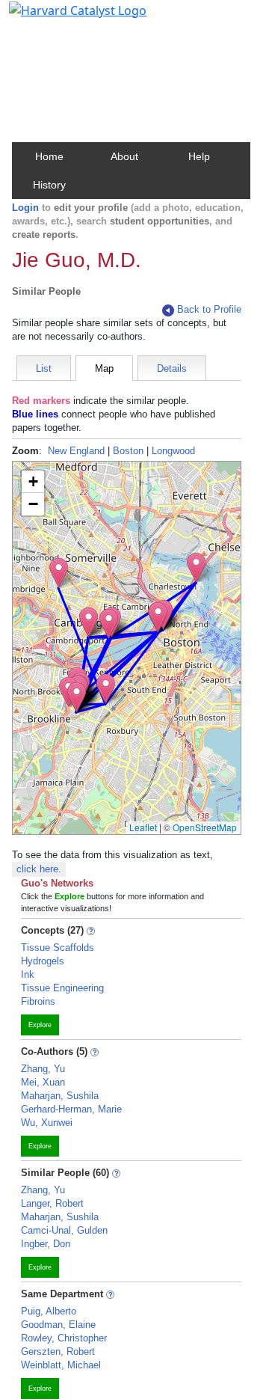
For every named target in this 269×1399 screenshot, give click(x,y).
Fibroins (38, 1001)
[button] (58, 572)
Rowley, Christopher (64, 1338)
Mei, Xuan (43, 1082)
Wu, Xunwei (46, 1122)
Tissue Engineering (62, 988)
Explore (40, 1025)
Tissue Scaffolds (57, 947)
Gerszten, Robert (58, 1351)
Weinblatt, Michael (61, 1365)
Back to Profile (209, 309)
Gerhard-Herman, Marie (71, 1109)
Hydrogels (42, 961)
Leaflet (143, 827)
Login (25, 207)
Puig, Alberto (48, 1311)
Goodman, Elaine (58, 1324)
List (44, 368)
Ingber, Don (45, 1243)
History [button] (49, 185)
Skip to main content (62, 18)
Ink (27, 974)
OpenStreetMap (205, 827)
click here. (38, 869)
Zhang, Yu (43, 1068)
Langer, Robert (52, 1203)
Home (49, 156)
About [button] (124, 156)
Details (172, 368)
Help (199, 156)
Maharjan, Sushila (60, 1095)
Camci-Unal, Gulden (64, 1230)
